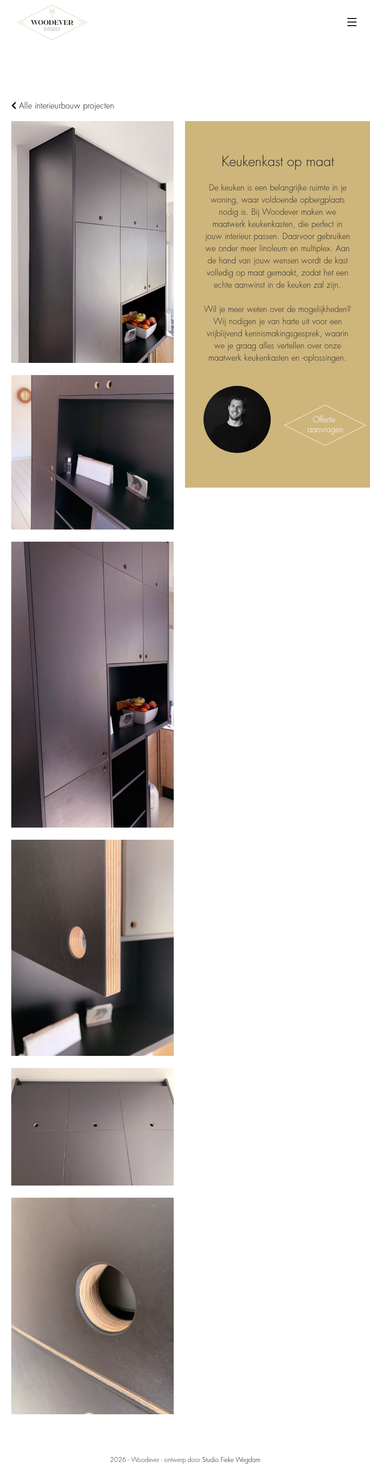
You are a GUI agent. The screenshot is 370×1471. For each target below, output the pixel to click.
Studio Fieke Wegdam (231, 1460)
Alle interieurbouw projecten (65, 106)
